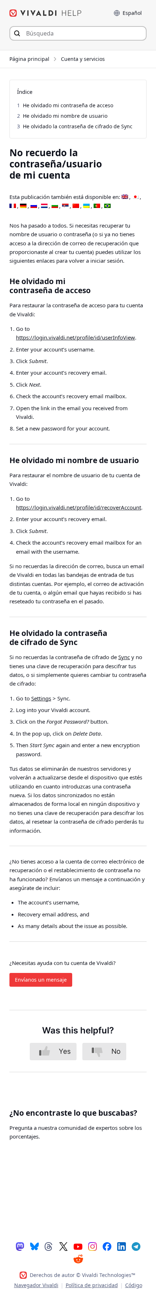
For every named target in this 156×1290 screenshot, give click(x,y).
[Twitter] (63, 1246)
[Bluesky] (34, 1246)
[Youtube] (78, 1246)
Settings (41, 698)
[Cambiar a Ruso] (33, 206)
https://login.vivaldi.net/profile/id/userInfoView (75, 337)
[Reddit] (78, 1259)
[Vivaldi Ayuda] (45, 13)
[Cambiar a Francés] (12, 206)
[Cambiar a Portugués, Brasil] (107, 206)
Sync (124, 657)
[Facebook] (107, 1246)
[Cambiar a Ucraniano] (86, 206)
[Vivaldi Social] (19, 1246)
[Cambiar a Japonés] (135, 197)
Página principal (29, 58)
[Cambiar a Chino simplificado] (76, 206)
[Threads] (49, 1246)
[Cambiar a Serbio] (65, 206)
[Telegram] (136, 1246)
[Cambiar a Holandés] (44, 206)
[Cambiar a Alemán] (23, 206)
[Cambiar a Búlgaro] (55, 206)
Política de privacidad (92, 1285)
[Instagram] (92, 1246)
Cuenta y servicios (83, 58)
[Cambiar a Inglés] (125, 197)
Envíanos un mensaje (41, 979)
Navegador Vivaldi (36, 1285)
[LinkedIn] (121, 1246)
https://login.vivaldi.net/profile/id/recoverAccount (78, 507)
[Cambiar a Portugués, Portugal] (97, 206)
